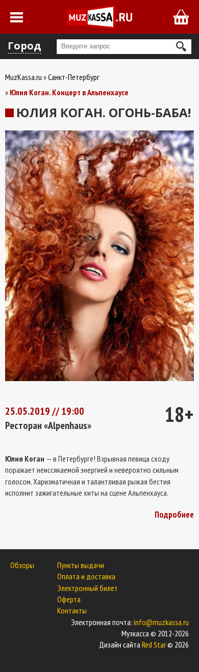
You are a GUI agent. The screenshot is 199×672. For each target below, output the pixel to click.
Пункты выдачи (80, 565)
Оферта (69, 599)
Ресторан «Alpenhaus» (48, 425)
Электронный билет (87, 588)
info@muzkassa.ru (161, 622)
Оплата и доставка (86, 576)
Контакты (72, 610)
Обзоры (22, 565)
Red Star (154, 644)
